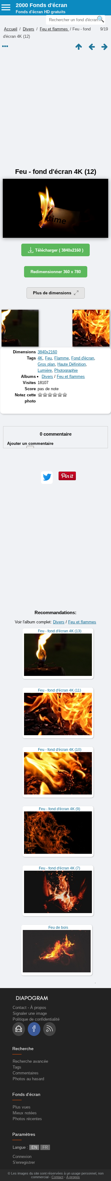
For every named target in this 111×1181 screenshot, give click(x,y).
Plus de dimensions (52, 293)
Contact (20, 1007)
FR (45, 1147)
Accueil (10, 29)
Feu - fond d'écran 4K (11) (59, 690)
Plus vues (22, 1107)
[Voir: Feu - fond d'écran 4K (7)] (58, 891)
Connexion (22, 1156)
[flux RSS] (49, 1029)
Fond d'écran (82, 358)
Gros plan (46, 364)
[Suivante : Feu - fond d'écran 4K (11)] (104, 46)
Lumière (45, 370)
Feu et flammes (54, 29)
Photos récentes (27, 1118)
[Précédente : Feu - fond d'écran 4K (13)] (91, 46)
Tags (17, 1067)
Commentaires (26, 1073)
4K (40, 358)
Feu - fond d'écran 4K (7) (59, 868)
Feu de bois (58, 927)
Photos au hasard (28, 1079)
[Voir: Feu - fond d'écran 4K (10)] (58, 772)
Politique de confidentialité (36, 1019)
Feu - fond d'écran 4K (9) (59, 809)
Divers (28, 29)
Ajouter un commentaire (30, 446)
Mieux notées (25, 1113)
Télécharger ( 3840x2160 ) (59, 250)
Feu (48, 358)
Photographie (66, 370)
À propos (38, 1007)
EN (34, 1147)
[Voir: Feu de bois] (57, 950)
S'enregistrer (24, 1162)
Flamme (61, 358)
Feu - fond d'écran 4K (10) (59, 749)
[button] (47, 477)
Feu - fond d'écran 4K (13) (59, 631)
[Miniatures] (78, 46)
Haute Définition (71, 364)
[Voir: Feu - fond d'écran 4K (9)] (58, 831)
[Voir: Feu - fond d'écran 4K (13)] (58, 653)
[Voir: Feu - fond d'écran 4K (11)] (58, 713)
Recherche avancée (30, 1061)
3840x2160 (47, 352)
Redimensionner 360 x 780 (56, 271)
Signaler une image (30, 1013)
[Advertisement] (55, 109)
